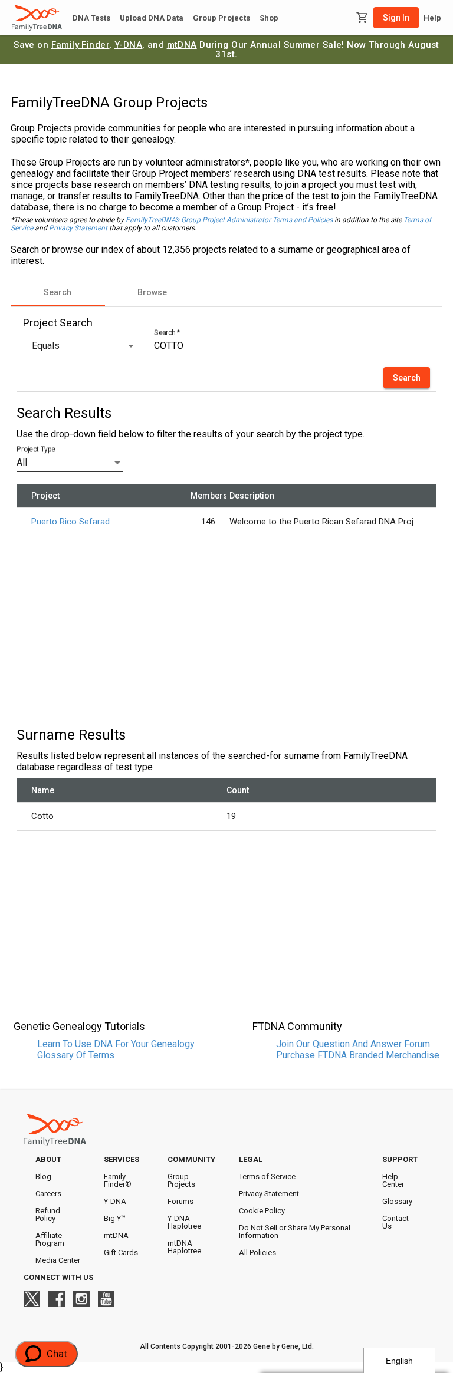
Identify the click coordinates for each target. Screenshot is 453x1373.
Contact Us (395, 1222)
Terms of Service (267, 1176)
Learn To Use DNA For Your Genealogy (116, 1043)
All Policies (257, 1252)
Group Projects (221, 18)
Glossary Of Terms (75, 1055)
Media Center (57, 1260)
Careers (48, 1193)
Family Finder (80, 44)
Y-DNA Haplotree (184, 1222)
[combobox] (84, 346)
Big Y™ (115, 1218)
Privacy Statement (78, 228)
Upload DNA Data (151, 18)
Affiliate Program (49, 1239)
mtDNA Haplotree (184, 1247)
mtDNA (182, 44)
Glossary (397, 1201)
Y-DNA (128, 44)
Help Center (393, 1180)
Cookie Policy (262, 1210)
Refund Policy (47, 1214)
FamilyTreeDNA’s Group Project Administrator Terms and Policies (229, 220)
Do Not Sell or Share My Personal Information (294, 1231)
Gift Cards (121, 1252)
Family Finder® (118, 1180)
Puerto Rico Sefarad (70, 521)
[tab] (58, 292)
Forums (180, 1201)
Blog (43, 1176)
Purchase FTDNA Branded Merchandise (357, 1055)
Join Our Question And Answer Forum (353, 1043)
